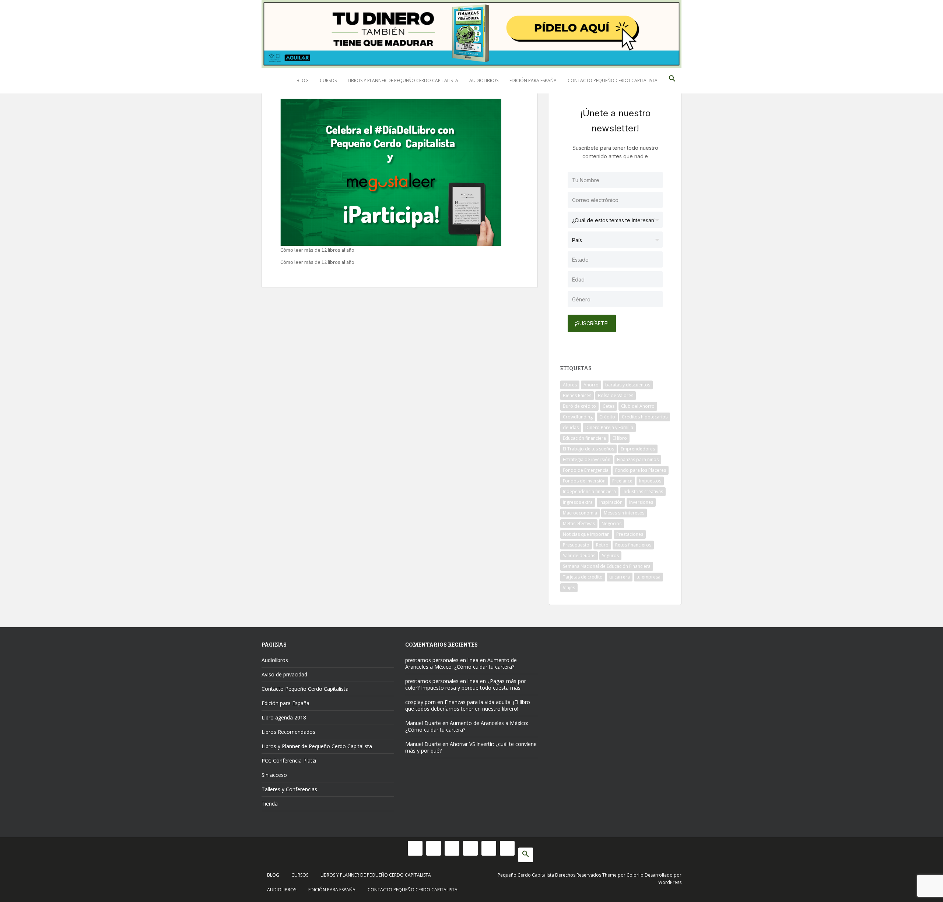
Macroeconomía (580, 513)
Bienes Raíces (577, 395)
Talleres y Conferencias (289, 789)
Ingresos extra (578, 502)
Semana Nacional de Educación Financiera (607, 566)
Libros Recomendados (288, 731)
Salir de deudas (579, 555)
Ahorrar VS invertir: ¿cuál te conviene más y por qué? (471, 747)
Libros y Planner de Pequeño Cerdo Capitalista (403, 80)
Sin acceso (274, 774)
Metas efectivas (579, 523)
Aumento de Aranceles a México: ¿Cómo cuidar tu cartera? (461, 663)
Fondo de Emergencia (586, 470)
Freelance (622, 481)
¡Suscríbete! (592, 323)
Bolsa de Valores (615, 395)
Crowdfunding (578, 417)
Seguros (610, 555)
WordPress (669, 882)
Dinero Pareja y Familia (609, 427)
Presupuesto (576, 545)
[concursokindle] (390, 171)
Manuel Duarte (423, 722)
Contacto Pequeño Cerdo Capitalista (613, 80)
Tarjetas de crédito (583, 577)
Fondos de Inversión (584, 481)
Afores (570, 385)
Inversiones (641, 502)
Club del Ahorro (638, 406)
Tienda (270, 803)
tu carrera (619, 577)
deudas (571, 427)
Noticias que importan (586, 534)
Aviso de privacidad (284, 674)
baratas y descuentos (627, 385)
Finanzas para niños (638, 459)
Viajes (569, 587)
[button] (672, 80)
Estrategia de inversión (586, 459)
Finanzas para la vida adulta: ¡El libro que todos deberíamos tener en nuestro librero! (467, 705)
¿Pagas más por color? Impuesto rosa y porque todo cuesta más (465, 684)
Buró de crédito (579, 406)
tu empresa (648, 577)
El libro (620, 438)
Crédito (607, 417)
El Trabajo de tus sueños (588, 449)
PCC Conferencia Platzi (289, 760)
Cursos (328, 80)
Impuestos (650, 481)
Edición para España (533, 80)
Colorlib (635, 875)
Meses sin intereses (624, 513)
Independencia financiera (589, 491)
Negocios (611, 523)
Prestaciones (629, 534)
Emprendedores (638, 449)
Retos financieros (633, 545)
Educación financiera (584, 438)
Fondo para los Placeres (640, 470)
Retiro (602, 545)
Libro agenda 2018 (284, 717)
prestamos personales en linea (441, 660)
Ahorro (591, 385)
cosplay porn (420, 701)
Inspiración (611, 502)
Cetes (608, 406)
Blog (303, 80)
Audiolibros (483, 80)
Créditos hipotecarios (644, 417)
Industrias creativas (643, 491)
